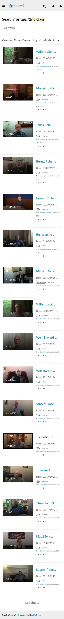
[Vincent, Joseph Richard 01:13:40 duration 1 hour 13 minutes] (18, 407)
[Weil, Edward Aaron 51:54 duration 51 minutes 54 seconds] (18, 341)
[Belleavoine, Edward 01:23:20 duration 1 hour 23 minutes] (18, 238)
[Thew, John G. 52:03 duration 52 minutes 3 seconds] (18, 506)
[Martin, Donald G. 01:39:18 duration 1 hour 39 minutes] (18, 274)
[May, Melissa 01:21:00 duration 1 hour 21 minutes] (18, 540)
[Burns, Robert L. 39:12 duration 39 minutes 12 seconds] (18, 165)
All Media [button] (49, 40)
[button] (5, 5)
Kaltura (37, 615)
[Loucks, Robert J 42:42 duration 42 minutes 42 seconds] (18, 573)
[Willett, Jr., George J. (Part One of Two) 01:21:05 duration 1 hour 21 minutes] (18, 307)
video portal (23, 615)
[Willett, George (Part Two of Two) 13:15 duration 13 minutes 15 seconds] (18, 55)
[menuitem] (44, 6)
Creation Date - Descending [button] (19, 40)
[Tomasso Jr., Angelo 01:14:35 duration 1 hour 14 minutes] (18, 473)
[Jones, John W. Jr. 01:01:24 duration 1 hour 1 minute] (18, 128)
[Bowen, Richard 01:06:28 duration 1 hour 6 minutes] (18, 201)
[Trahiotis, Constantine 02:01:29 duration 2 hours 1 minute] (18, 440)
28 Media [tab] (9, 27)
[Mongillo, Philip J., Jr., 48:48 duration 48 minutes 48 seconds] (18, 91)
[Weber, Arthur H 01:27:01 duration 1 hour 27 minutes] (18, 374)
